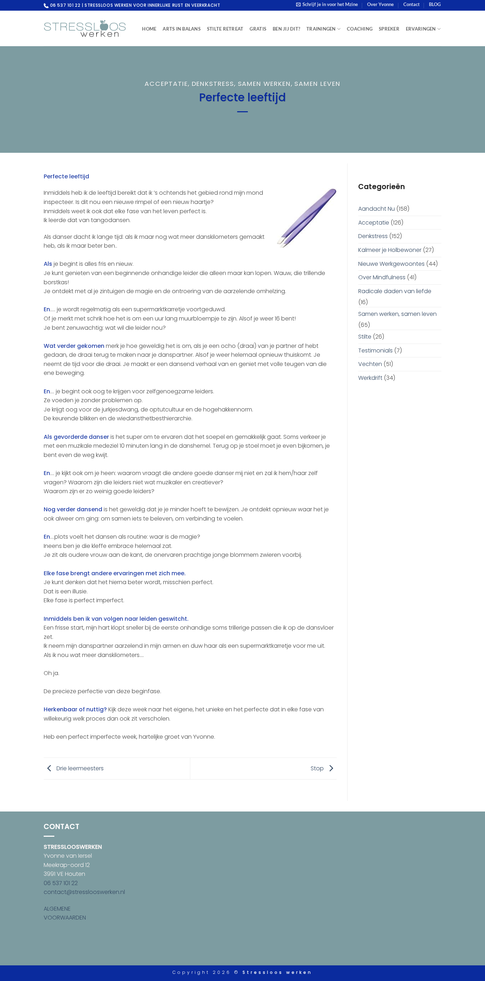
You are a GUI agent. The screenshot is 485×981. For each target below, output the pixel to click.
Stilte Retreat (225, 29)
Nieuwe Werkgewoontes (391, 264)
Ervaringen (421, 29)
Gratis (258, 29)
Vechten (370, 364)
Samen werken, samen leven (289, 83)
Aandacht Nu (376, 209)
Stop (318, 768)
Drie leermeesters (79, 768)
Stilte (364, 337)
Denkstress (213, 83)
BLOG (435, 4)
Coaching (359, 29)
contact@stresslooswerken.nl (84, 892)
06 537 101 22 (61, 883)
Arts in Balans (182, 29)
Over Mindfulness (381, 277)
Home (149, 29)
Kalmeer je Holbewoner (389, 250)
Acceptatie (166, 83)
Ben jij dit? (286, 29)
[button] (327, 4)
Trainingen (321, 29)
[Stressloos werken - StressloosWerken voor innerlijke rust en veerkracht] (85, 28)
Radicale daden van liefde (394, 291)
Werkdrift (370, 378)
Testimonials (375, 350)
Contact (411, 4)
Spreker (389, 29)
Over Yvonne (380, 4)
